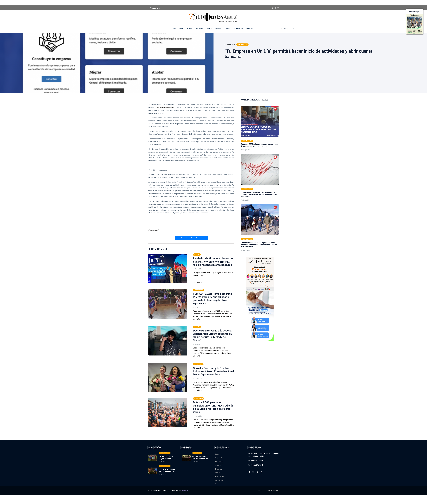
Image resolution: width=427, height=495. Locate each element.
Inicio (260, 490)
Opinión (209, 29)
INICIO (174, 29)
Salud (217, 484)
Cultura (228, 29)
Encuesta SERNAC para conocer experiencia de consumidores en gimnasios (259, 145)
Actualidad (250, 29)
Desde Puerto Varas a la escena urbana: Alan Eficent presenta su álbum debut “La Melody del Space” (212, 335)
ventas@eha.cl (256, 465)
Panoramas (239, 29)
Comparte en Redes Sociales (191, 238)
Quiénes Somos (273, 490)
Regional (190, 29)
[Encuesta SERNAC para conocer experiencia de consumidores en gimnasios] (260, 121)
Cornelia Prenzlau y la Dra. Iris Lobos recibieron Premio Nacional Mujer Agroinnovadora (213, 371)
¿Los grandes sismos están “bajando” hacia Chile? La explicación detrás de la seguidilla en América (259, 194)
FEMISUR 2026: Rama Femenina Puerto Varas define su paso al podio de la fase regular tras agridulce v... (212, 298)
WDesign (185, 490)
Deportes (219, 29)
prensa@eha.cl (256, 461)
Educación (200, 29)
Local (181, 29)
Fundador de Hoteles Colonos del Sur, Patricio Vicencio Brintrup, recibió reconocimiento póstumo (213, 261)
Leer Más (196, 282)
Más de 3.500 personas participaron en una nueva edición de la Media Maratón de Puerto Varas (213, 407)
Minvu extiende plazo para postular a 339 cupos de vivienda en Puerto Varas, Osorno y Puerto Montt (259, 245)
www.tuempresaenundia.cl (166, 107)
